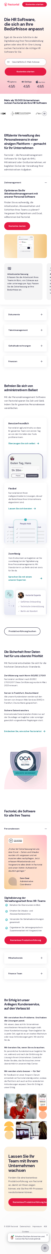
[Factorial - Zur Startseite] (11, 4)
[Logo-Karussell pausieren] (44, 113)
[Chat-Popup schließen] (47, 1235)
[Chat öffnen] (45, 1248)
